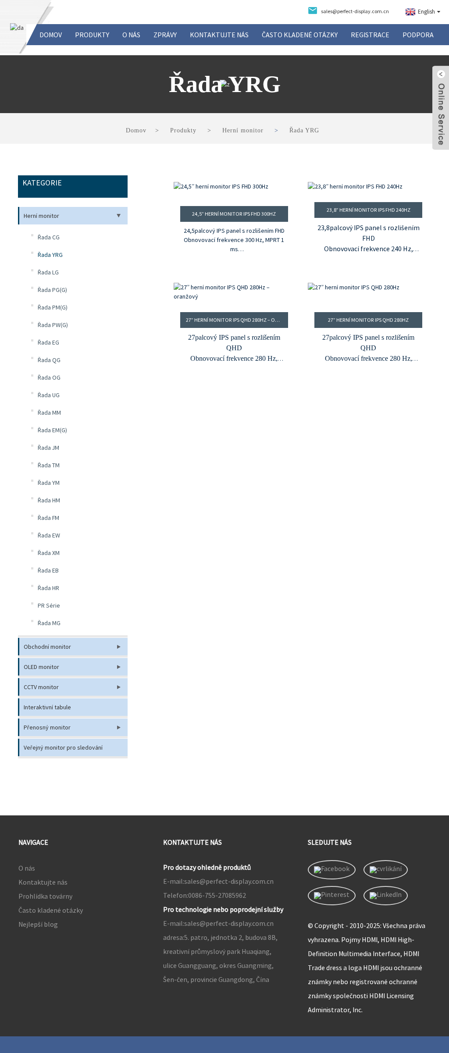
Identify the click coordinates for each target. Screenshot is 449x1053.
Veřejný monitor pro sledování (63, 747)
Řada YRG (304, 130)
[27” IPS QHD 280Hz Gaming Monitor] (368, 292)
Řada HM (49, 500)
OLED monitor (41, 667)
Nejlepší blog (38, 924)
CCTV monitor (41, 687)
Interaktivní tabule (47, 707)
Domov (50, 34)
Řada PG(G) (52, 290)
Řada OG (49, 377)
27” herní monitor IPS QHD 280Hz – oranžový (237, 320)
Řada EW (49, 535)
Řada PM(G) (53, 307)
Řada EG (48, 342)
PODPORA (418, 34)
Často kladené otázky (300, 34)
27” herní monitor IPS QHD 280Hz (368, 320)
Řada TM (49, 465)
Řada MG (49, 623)
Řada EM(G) (52, 430)
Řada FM (48, 518)
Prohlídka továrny (45, 896)
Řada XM (49, 553)
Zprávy (165, 34)
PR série (49, 605)
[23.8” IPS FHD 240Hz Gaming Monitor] (368, 186)
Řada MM (49, 412)
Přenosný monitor (47, 727)
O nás (131, 34)
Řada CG (49, 237)
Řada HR (48, 588)
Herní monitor (243, 130)
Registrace (370, 34)
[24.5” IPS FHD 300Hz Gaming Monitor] (234, 188)
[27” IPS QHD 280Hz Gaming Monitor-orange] (234, 292)
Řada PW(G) (53, 325)
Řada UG (49, 395)
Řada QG (49, 360)
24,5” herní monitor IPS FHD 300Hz (234, 213)
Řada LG (48, 272)
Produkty (92, 34)
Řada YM (49, 483)
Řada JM (48, 448)
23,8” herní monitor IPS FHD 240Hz (368, 209)
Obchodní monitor (47, 647)
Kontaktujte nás (219, 34)
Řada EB (48, 570)
